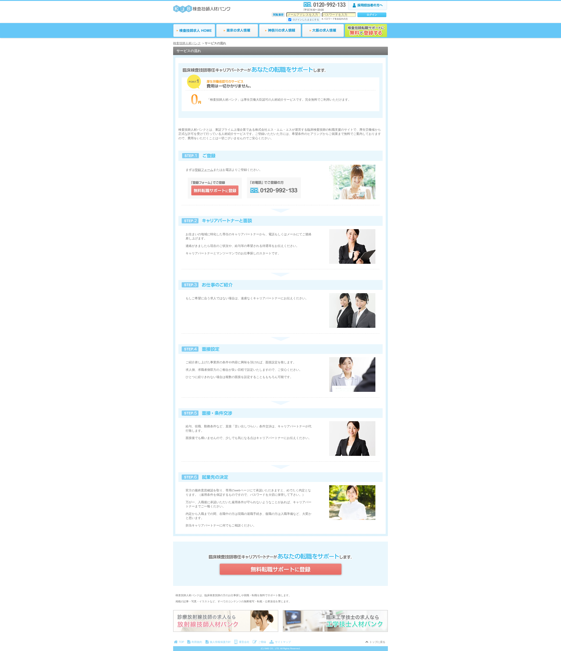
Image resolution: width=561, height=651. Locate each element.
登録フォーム (204, 169)
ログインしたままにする (306, 19)
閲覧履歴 (278, 14)
